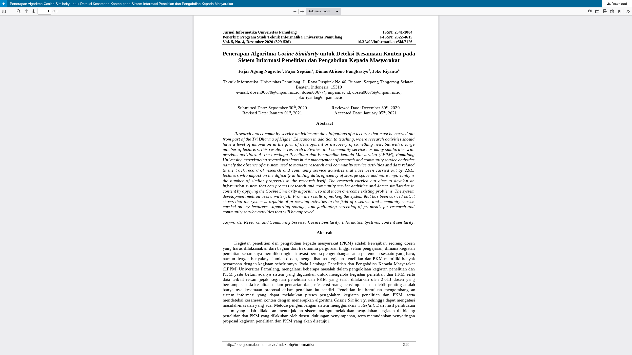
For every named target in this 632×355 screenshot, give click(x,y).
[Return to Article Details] (3, 3)
